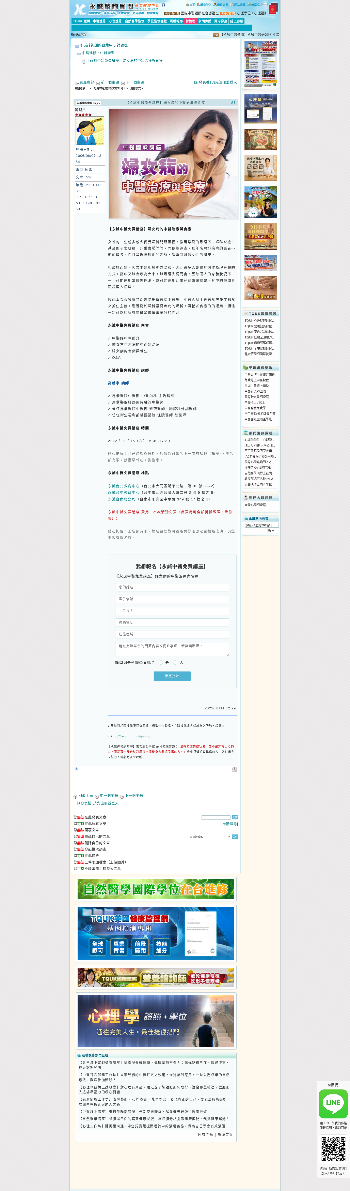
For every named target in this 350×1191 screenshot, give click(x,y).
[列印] (76, 767)
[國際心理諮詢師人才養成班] (260, 270)
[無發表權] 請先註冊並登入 (215, 82)
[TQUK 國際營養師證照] (156, 977)
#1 (233, 103)
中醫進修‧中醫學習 (98, 53)
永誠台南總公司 (122, 499)
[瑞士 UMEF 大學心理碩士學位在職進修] (260, 217)
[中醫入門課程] (260, 248)
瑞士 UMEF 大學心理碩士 (260, 445)
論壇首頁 (225, 1135)
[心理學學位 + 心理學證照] (260, 122)
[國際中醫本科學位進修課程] (260, 179)
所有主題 (205, 1135)
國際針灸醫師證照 (256, 397)
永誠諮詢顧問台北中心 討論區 (104, 45)
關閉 (333, 1084)
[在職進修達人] (253, 5)
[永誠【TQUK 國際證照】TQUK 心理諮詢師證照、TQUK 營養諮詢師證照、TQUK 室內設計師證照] (260, 85)
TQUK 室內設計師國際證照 (260, 331)
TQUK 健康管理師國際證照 (260, 343)
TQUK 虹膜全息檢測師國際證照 (260, 337)
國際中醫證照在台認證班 (200, 13)
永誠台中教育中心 (124, 492)
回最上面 (85, 795)
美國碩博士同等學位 (258, 484)
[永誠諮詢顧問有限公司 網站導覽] (237, 5)
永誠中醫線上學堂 (256, 386)
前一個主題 (110, 82)
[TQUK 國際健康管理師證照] (156, 933)
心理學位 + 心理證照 (252, 13)
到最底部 (87, 82)
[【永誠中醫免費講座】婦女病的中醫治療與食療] (173, 218)
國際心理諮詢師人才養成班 (260, 462)
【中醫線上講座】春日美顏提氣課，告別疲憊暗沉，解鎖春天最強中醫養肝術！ (145, 1112)
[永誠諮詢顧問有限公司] (190, 5)
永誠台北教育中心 (124, 486)
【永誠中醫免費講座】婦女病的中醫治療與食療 (124, 60)
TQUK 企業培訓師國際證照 (260, 348)
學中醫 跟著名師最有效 (259, 413)
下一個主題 (135, 82)
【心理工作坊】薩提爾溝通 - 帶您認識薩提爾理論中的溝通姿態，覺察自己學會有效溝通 (152, 1126)
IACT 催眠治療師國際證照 (260, 456)
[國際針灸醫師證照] (260, 299)
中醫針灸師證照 (255, 391)
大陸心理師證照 (255, 505)
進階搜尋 (229, 824)
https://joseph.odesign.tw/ (129, 736)
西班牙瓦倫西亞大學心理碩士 (260, 451)
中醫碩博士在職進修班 (259, 374)
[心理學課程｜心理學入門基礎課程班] (260, 149)
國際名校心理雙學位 (258, 467)
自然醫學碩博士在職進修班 (260, 473)
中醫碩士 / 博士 (254, 402)
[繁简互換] (264, 5)
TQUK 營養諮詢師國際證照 (260, 326)
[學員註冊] (220, 5)
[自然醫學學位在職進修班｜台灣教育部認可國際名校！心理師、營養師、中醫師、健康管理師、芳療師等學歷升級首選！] (156, 889)
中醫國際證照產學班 (258, 419)
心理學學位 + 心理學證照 (260, 439)
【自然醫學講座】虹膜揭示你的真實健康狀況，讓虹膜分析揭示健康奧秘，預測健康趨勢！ (154, 1119)
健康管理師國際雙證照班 (260, 354)
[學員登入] (204, 5)
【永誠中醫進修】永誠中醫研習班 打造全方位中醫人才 (240, 35)
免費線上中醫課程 (256, 380)
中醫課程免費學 (255, 408)
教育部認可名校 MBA (258, 479)
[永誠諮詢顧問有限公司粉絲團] (164, 7)
